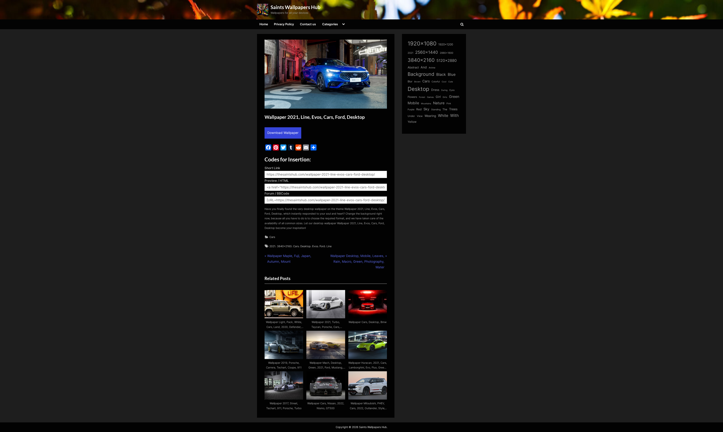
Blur (410, 81)
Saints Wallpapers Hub (295, 7)
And (424, 67)
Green (454, 96)
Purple (411, 109)
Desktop (305, 246)
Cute (450, 82)
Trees (453, 109)
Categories (330, 24)
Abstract (413, 67)
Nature (439, 103)
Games (430, 97)
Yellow (412, 122)
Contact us (308, 24)
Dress (435, 90)
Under (411, 115)
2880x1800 (446, 52)
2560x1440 (426, 52)
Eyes (452, 90)
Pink (448, 103)
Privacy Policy (284, 24)
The (444, 109)
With (454, 115)
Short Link (272, 168)
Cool (444, 82)
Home (263, 24)
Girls (445, 97)
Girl (438, 97)
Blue (452, 74)
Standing (436, 109)
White (443, 115)
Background (421, 74)
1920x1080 (422, 43)
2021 (272, 246)
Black (441, 74)
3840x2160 (284, 246)
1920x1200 (445, 44)
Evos (315, 246)
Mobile (413, 103)
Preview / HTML (277, 181)
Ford (322, 246)
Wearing (430, 116)
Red (419, 109)
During (444, 90)
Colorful (436, 81)
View (420, 116)
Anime (432, 67)
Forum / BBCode (277, 193)
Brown (417, 81)
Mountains (426, 103)
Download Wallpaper (282, 133)
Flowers (412, 96)
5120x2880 (446, 60)
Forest (422, 97)
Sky (426, 109)
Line (329, 246)
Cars (272, 237)
